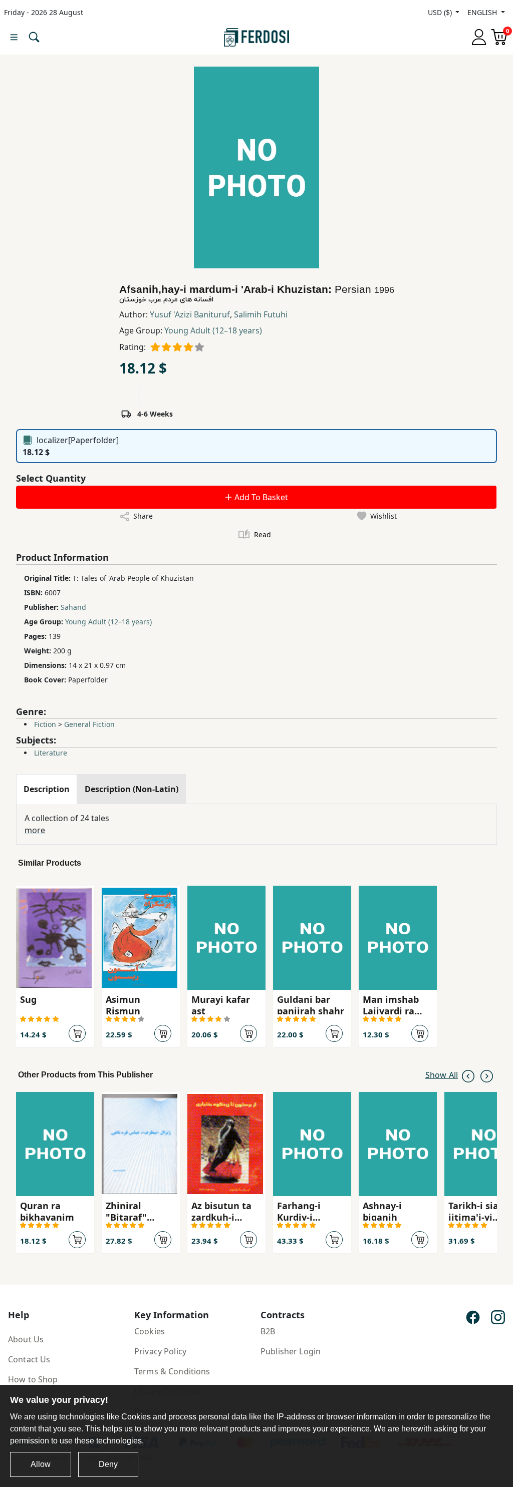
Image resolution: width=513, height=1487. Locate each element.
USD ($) (441, 12)
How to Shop (33, 1379)
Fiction (45, 724)
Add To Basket (260, 497)
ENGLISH (483, 12)
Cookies (149, 1331)
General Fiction (89, 724)
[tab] (46, 789)
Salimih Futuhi (261, 314)
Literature (50, 753)
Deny (108, 1464)
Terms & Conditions (172, 1371)
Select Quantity (51, 478)
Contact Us (29, 1359)
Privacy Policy (160, 1351)
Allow (41, 1464)
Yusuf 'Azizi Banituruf (190, 314)
